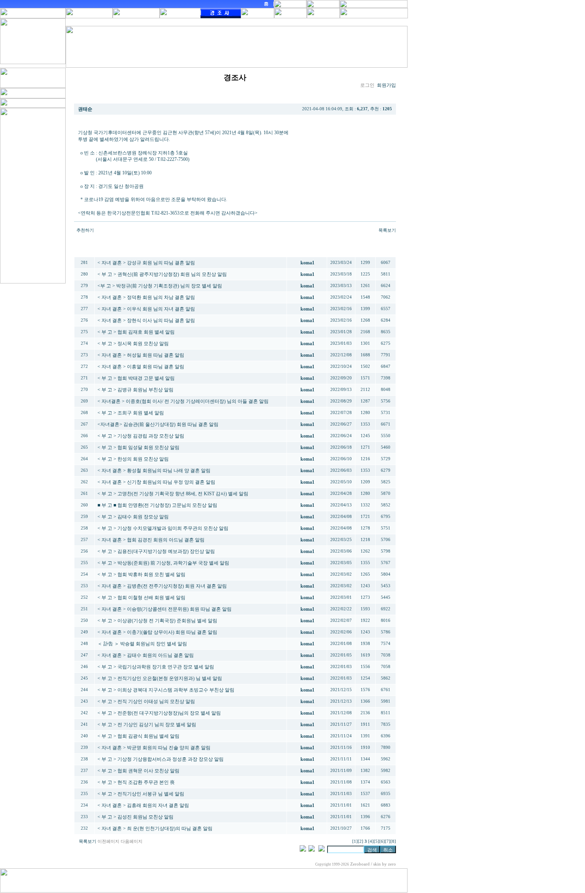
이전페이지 (108, 841)
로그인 (367, 85)
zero (392, 864)
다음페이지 (131, 841)
